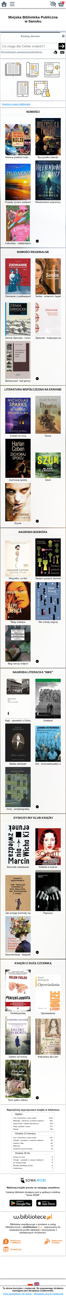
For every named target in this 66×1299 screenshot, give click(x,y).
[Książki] (14, 77)
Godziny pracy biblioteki (16, 104)
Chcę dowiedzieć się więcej (17, 1294)
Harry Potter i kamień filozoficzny (25, 1123)
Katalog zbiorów (30, 36)
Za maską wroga (19, 1163)
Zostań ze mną (19, 1157)
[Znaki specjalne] (62, 52)
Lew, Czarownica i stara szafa (24, 1118)
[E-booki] (23, 96)
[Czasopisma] (33, 77)
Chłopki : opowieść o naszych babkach (28, 1140)
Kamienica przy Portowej (22, 1149)
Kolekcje (37, 52)
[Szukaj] (62, 46)
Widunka (16, 1146)
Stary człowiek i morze (21, 1126)
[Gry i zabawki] (43, 96)
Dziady (15, 1129)
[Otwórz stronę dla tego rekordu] (18, 140)
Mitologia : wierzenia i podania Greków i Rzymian (32, 1121)
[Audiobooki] (52, 77)
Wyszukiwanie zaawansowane (17, 52)
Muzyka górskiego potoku (23, 1165)
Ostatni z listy (18, 1143)
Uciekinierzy (17, 1168)
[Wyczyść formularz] (55, 52)
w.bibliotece (31, 1227)
